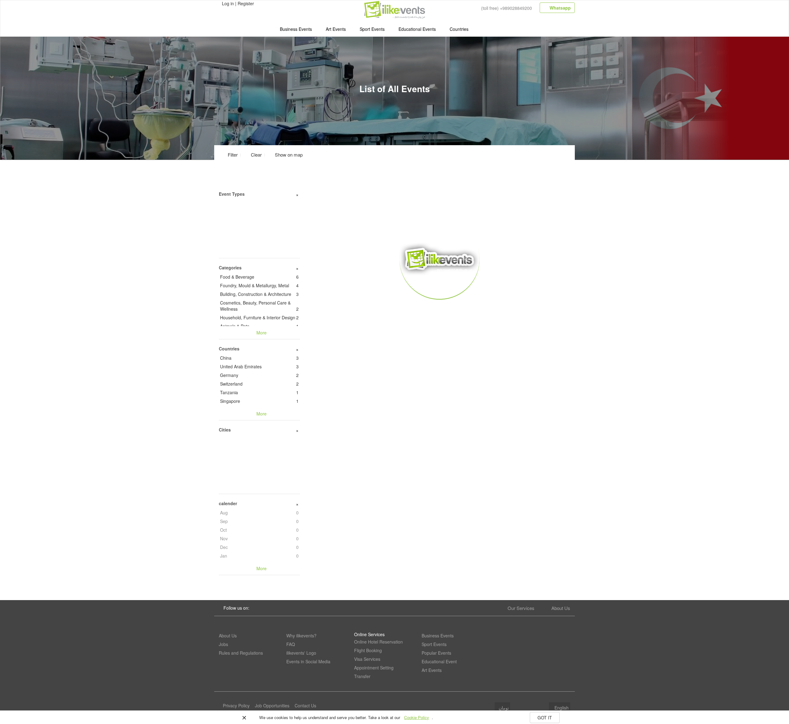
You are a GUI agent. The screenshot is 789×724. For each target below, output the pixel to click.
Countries (459, 29)
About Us (560, 608)
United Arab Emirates (259, 366)
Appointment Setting (374, 668)
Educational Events (417, 29)
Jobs (223, 644)
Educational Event (439, 661)
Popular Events (436, 653)
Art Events (336, 29)
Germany (259, 375)
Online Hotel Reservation (378, 642)
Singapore (259, 401)
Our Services (521, 608)
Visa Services (367, 659)
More (439, 309)
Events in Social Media (308, 661)
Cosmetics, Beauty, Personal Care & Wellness (259, 306)
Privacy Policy (236, 705)
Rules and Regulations (241, 653)
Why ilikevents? (301, 635)
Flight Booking (368, 650)
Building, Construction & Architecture (259, 294)
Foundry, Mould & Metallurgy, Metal (259, 285)
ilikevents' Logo (301, 653)
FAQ (290, 644)
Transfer (362, 676)
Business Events (296, 29)
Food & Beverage (259, 277)
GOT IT (545, 717)
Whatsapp (559, 8)
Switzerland (259, 384)
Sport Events (372, 29)
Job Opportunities (272, 705)
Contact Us (305, 705)
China (259, 358)
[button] (285, 154)
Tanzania (259, 392)
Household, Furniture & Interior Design (259, 317)
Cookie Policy (416, 717)
